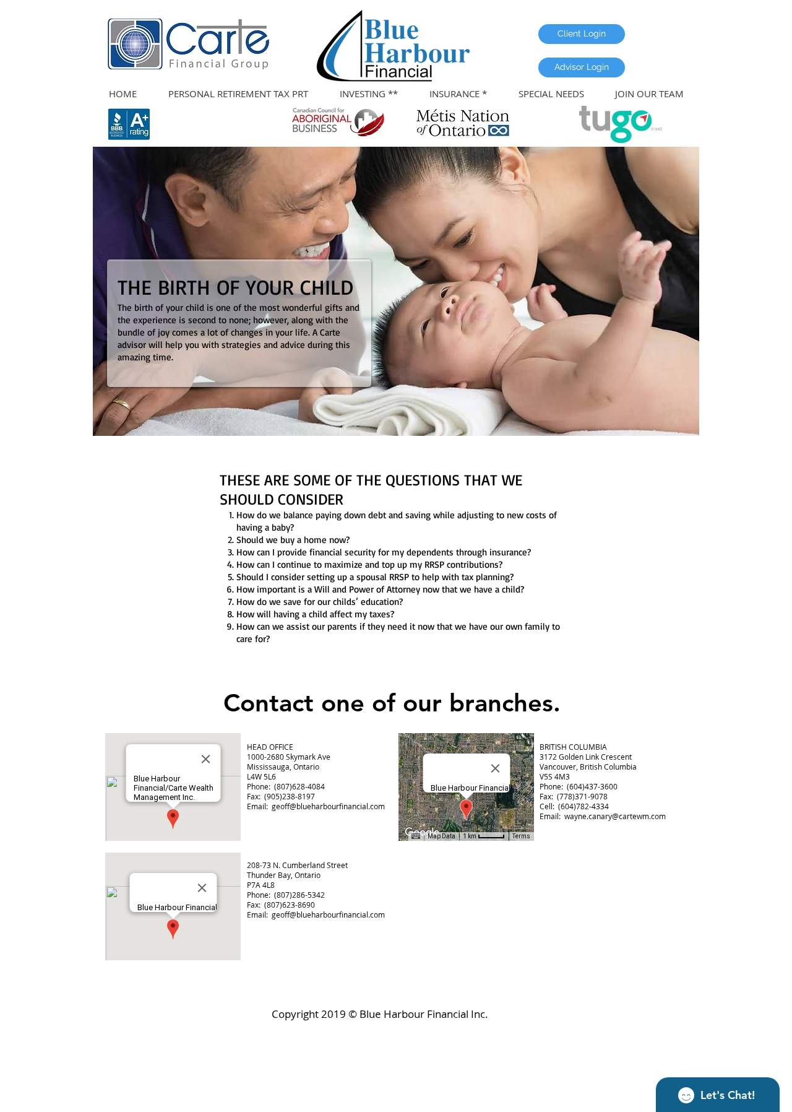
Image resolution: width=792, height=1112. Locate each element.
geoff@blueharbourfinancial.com (328, 806)
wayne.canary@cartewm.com (615, 816)
